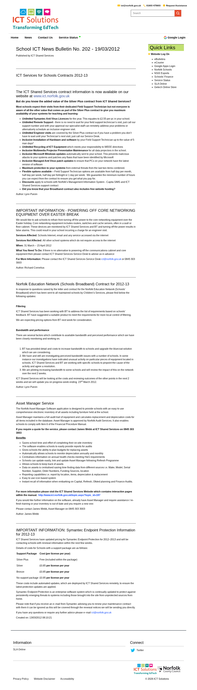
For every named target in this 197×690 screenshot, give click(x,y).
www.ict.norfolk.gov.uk (52, 96)
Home (14, 37)
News (28, 37)
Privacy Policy (21, 679)
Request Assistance (176, 5)
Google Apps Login (164, 66)
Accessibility (67, 679)
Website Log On (160, 54)
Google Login (176, 37)
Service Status (68, 37)
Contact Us (45, 37)
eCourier (159, 62)
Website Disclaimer (44, 679)
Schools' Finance (163, 76)
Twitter (140, 650)
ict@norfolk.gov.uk (131, 5)
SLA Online (160, 83)
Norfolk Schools (163, 69)
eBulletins (159, 59)
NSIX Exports (161, 73)
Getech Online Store (165, 87)
